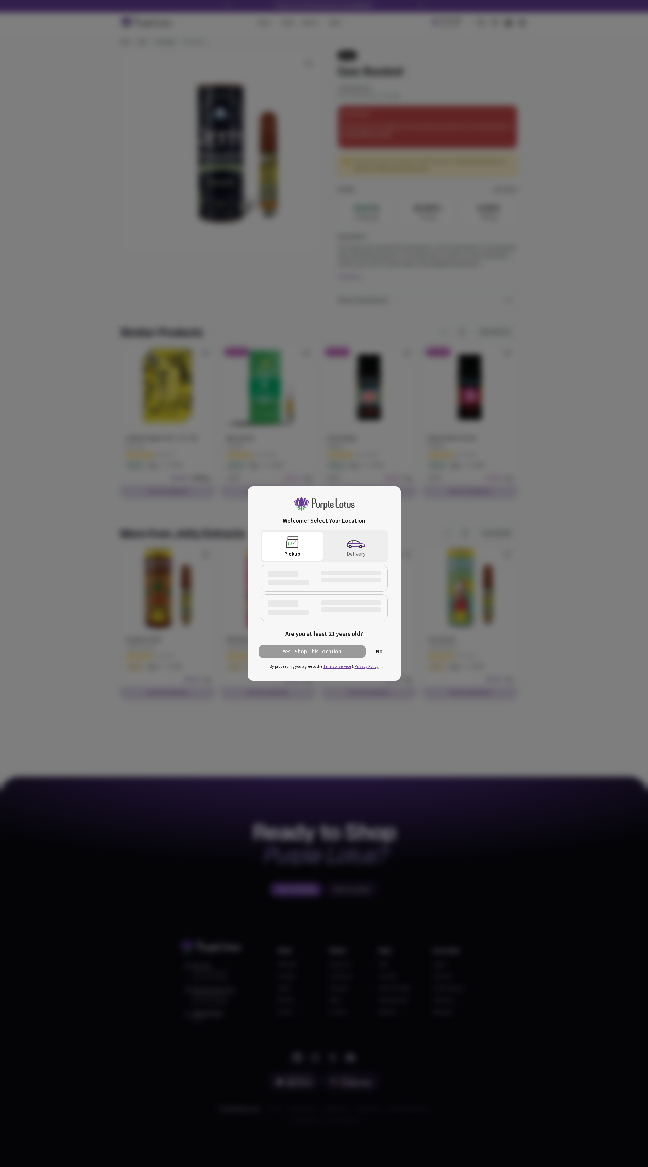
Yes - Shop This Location (312, 651)
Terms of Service (337, 667)
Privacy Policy (367, 667)
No (379, 651)
